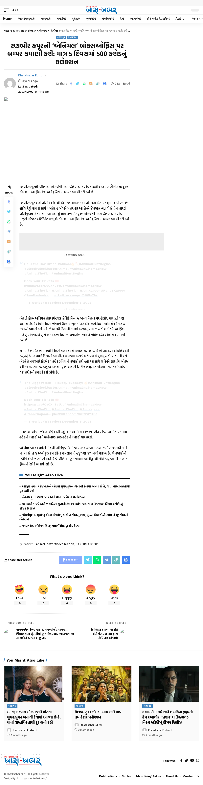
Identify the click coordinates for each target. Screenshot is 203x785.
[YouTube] (192, 761)
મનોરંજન (72, 37)
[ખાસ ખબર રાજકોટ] (101, 10)
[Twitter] (186, 761)
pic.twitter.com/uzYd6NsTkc (75, 295)
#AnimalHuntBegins (95, 264)
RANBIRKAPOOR (87, 544)
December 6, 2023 (76, 302)
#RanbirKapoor (113, 290)
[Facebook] (181, 761)
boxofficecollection (60, 544)
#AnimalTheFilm (37, 273)
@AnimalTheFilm (65, 290)
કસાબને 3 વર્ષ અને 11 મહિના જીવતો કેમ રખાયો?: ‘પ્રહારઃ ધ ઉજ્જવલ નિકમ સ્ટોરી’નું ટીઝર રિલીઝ (71, 506)
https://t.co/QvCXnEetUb (44, 286)
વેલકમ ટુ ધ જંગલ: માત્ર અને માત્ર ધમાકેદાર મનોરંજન (53, 497)
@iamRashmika (36, 295)
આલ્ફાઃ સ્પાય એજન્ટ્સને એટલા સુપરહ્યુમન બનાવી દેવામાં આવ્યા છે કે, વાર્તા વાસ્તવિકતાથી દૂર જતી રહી (74, 488)
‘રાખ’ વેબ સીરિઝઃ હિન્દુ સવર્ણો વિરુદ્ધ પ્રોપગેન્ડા (50, 526)
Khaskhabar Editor (31, 75)
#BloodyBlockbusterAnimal (46, 269)
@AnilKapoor (89, 290)
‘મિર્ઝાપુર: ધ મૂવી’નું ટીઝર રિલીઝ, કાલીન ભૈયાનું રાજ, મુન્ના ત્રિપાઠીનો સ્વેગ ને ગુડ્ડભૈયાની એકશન (73, 517)
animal (40, 544)
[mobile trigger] (7, 10)
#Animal (64, 264)
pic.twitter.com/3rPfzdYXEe (74, 414)
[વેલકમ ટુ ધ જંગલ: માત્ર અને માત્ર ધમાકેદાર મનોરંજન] (101, 684)
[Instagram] (197, 761)
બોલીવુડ (61, 37)
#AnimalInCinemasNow (87, 269)
